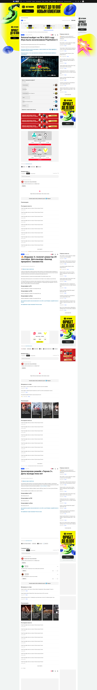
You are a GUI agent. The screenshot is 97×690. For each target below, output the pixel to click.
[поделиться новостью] (58, 35)
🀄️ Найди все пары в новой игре (27, 289)
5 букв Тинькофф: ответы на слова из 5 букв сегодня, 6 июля (32, 245)
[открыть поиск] (76, 1)
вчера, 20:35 (26, 595)
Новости (26, 486)
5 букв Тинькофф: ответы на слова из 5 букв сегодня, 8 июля (32, 240)
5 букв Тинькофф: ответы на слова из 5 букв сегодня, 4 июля (32, 253)
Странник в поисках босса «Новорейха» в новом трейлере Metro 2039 (67, 83)
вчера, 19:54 (26, 587)
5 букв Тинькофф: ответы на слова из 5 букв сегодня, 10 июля (32, 232)
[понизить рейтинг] (57, 591)
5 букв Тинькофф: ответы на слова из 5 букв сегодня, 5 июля (32, 249)
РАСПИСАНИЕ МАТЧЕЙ (24, 17)
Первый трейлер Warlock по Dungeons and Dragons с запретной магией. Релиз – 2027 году (67, 89)
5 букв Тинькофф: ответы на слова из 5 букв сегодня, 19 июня (32, 265)
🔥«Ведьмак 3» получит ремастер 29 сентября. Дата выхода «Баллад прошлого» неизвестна (67, 37)
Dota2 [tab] (25, 20)
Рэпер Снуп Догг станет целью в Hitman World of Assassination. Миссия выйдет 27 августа (67, 60)
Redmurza (26, 586)
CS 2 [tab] (22, 20)
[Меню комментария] (57, 587)
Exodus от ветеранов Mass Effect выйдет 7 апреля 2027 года (67, 78)
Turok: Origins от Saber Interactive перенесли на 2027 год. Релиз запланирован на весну (68, 49)
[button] (57, 587)
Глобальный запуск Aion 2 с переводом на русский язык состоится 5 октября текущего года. (68, 72)
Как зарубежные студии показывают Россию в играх (31, 324)
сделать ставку (39, 362)
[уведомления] (78, 1)
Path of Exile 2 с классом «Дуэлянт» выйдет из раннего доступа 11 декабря (67, 43)
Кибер (22, 486)
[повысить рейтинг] (53, 591)
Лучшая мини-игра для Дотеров (30, 202)
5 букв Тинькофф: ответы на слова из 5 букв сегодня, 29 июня (32, 257)
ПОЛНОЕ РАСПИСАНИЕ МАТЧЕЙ (48, 30)
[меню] (21, 1)
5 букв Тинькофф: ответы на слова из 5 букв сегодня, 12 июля (32, 228)
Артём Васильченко (29, 184)
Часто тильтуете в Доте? (28, 80)
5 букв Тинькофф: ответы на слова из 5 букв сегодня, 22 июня (32, 261)
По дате (22, 193)
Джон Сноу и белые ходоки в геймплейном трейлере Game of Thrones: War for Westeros (68, 328)
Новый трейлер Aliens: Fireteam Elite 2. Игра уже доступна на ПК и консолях (67, 66)
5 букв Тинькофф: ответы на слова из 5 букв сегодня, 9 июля (32, 236)
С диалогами (55, 193)
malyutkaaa (27, 594)
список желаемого (43, 506)
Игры (24, 486)
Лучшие (28, 193)
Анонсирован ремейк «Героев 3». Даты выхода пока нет (67, 54)
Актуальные (33, 193)
